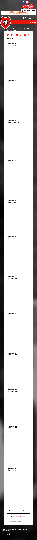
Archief (19, 28)
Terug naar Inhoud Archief (19, 516)
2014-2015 (26, 28)
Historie (14, 28)
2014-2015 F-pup (12, 30)
